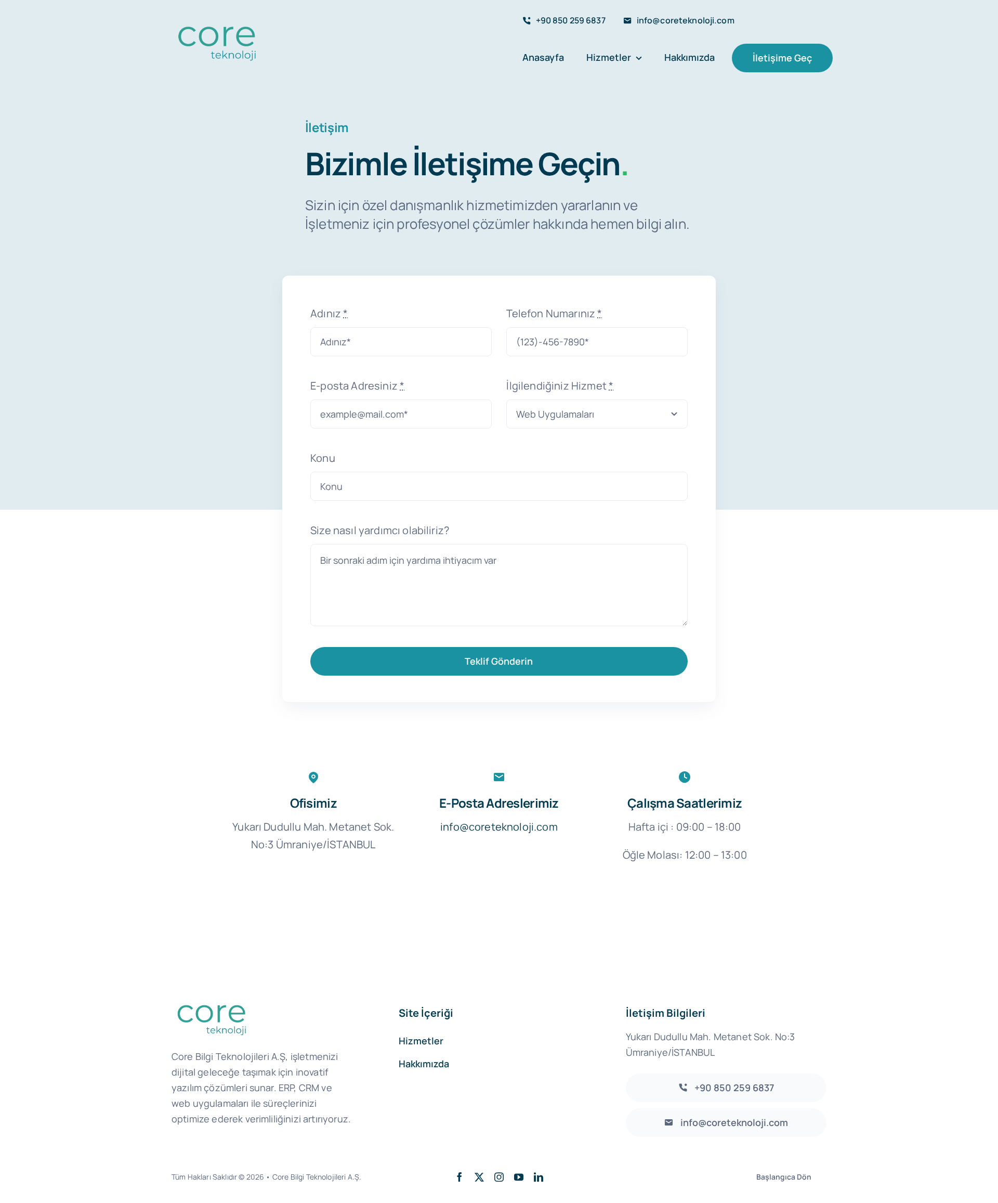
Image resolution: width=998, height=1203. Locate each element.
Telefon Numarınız (554, 313)
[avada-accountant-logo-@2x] (216, 28)
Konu (322, 458)
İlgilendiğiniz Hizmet (559, 386)
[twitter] (479, 1177)
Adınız (329, 313)
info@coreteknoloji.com (499, 827)
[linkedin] (538, 1177)
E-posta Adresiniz (357, 386)
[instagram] (499, 1177)
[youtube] (518, 1177)
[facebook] (459, 1177)
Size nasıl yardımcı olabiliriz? (379, 530)
